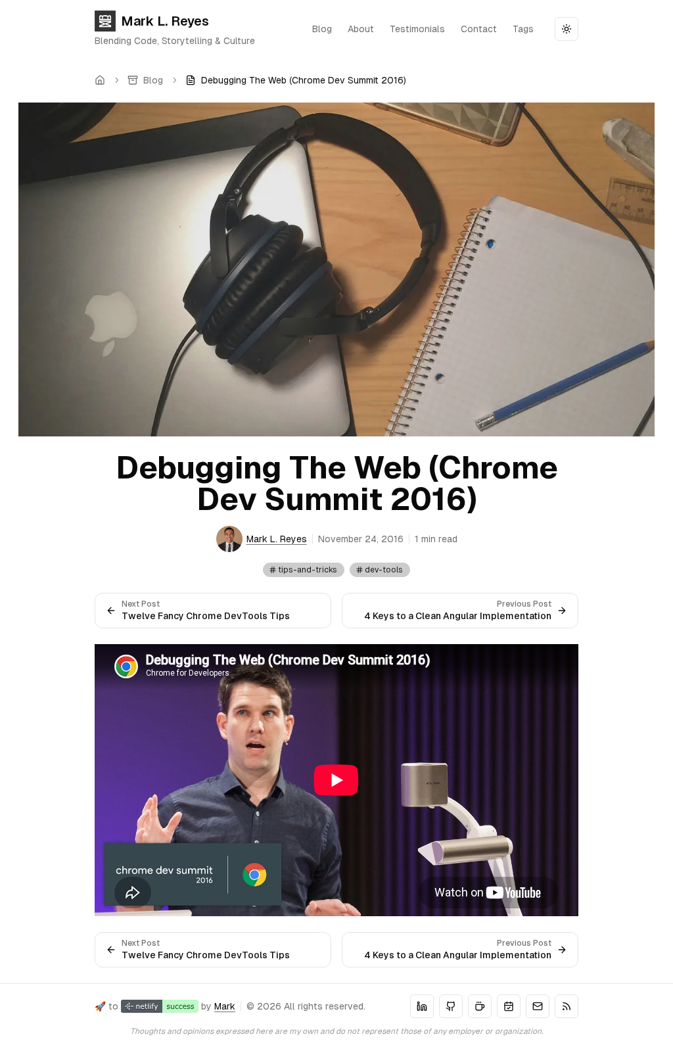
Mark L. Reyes (165, 21)
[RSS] (566, 1006)
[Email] (537, 1006)
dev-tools (384, 569)
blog (322, 29)
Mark (224, 1006)
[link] (295, 80)
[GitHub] (451, 1006)
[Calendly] (509, 1006)
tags (523, 29)
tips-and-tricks (307, 569)
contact (479, 29)
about (361, 29)
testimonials (417, 29)
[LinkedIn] (422, 1006)
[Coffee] (480, 1006)
